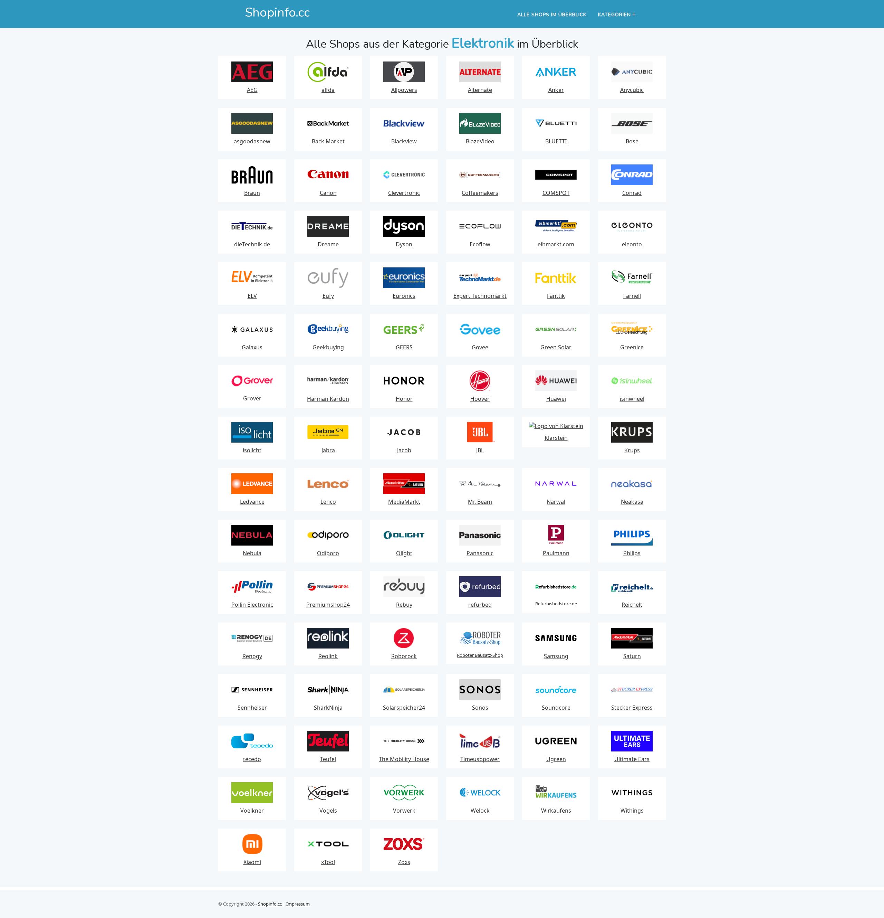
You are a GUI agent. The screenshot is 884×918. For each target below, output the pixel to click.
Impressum (298, 904)
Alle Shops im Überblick (551, 14)
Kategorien (614, 14)
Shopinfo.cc (270, 904)
